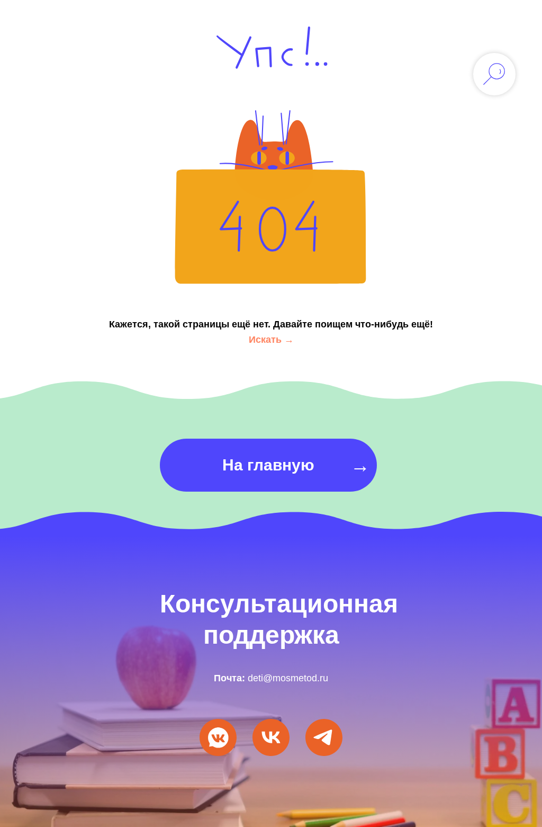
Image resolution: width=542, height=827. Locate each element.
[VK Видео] (271, 748)
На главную (268, 465)
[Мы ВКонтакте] (218, 748)
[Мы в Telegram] (323, 748)
